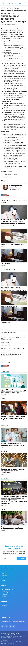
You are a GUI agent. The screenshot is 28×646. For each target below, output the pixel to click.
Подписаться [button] (21, 558)
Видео (3, 580)
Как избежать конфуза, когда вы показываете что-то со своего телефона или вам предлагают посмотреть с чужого (13, 222)
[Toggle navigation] (25, 3)
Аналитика (4, 575)
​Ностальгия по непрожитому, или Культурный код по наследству (12, 470)
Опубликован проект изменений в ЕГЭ (9, 332)
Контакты (4, 607)
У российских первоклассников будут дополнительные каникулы (13, 337)
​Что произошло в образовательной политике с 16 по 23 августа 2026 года (13, 391)
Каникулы (9, 339)
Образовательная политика (8, 589)
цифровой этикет (5, 176)
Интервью (4, 577)
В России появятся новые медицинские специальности (12, 444)
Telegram (9, 171)
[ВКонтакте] (2, 195)
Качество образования (12, 349)
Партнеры (4, 608)
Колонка (17, 8)
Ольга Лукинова (5, 24)
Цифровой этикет (7, 8)
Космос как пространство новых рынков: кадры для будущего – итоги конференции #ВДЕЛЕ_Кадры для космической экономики (14, 499)
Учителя (9, 345)
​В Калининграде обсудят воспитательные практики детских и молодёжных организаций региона (12, 353)
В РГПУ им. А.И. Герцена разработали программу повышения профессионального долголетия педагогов (13, 343)
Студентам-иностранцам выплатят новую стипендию (12, 528)
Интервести (5, 594)
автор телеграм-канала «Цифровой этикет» (15, 188)
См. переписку (6, 263)
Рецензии (4, 578)
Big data (4, 596)
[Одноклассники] (4, 195)
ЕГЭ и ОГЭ (6, 333)
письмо (15, 174)
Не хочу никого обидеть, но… (12, 244)
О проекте (4, 605)
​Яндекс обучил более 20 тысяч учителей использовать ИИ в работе (13, 418)
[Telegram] (6, 195)
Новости (4, 571)
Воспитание (10, 355)
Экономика (4, 591)
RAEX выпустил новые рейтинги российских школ (12, 348)
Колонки (4, 573)
